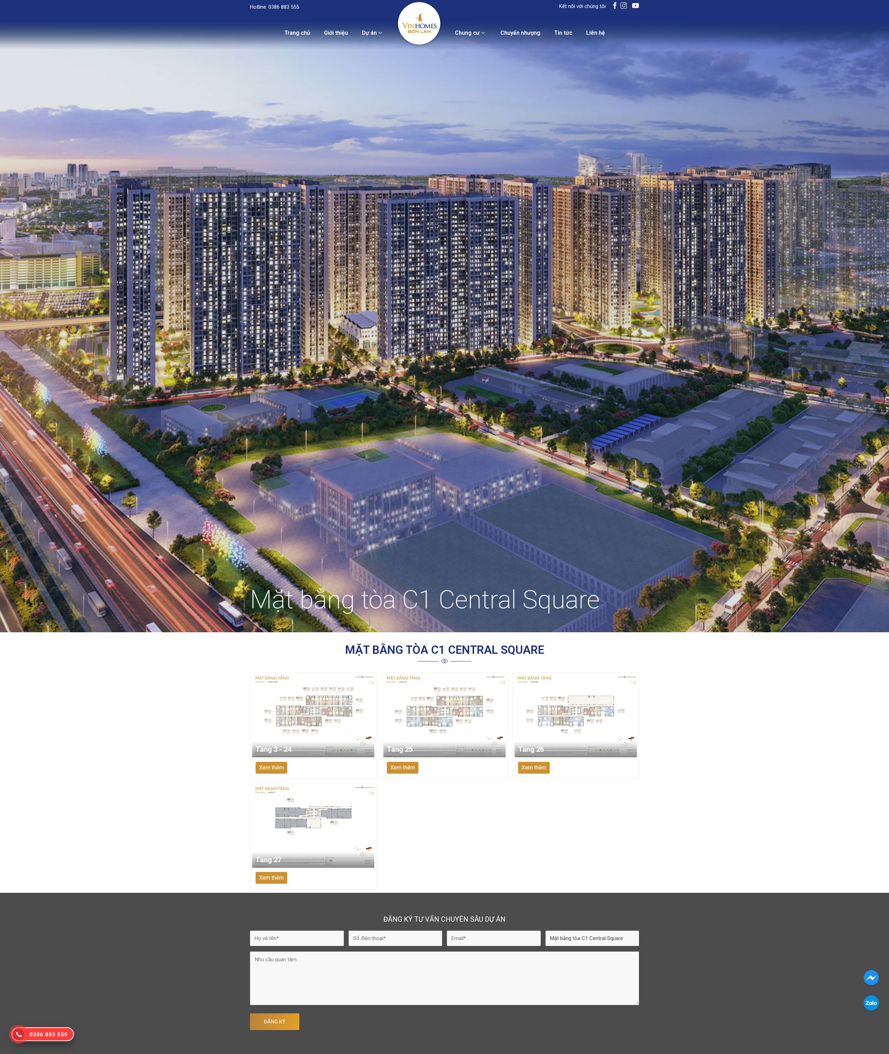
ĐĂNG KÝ (274, 1022)
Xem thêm (271, 767)
